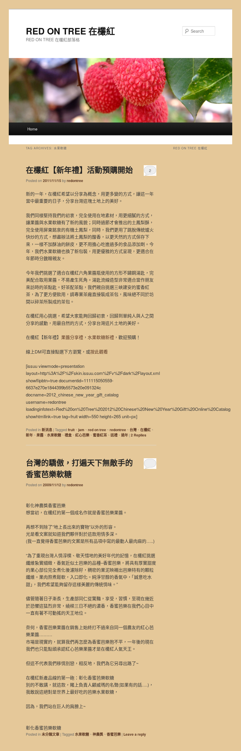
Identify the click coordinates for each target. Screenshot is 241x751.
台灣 (133, 429)
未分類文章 (50, 734)
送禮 (114, 435)
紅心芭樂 (82, 435)
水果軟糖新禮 (101, 337)
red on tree (97, 429)
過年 (124, 435)
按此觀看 (99, 351)
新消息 (47, 429)
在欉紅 (145, 429)
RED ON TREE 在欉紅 (70, 30)
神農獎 (98, 734)
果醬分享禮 (72, 337)
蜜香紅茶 (100, 435)
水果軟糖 (54, 435)
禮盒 (68, 435)
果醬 (39, 435)
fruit (71, 429)
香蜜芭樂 (114, 734)
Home (32, 129)
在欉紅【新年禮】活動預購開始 (79, 169)
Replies (138, 435)
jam (81, 429)
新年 (29, 435)
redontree (75, 180)
